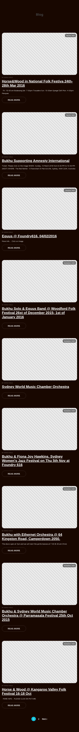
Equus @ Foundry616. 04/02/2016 (29, 236)
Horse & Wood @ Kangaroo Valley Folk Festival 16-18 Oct (34, 691)
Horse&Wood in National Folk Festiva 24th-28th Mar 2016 (37, 83)
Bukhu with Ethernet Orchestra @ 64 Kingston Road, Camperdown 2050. (32, 537)
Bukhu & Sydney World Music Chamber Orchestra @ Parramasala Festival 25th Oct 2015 (37, 615)
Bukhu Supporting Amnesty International (35, 161)
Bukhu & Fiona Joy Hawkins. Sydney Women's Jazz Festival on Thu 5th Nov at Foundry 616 (36, 460)
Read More (14, 100)
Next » (44, 719)
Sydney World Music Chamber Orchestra (35, 387)
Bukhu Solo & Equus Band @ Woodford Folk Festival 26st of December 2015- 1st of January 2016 (39, 313)
